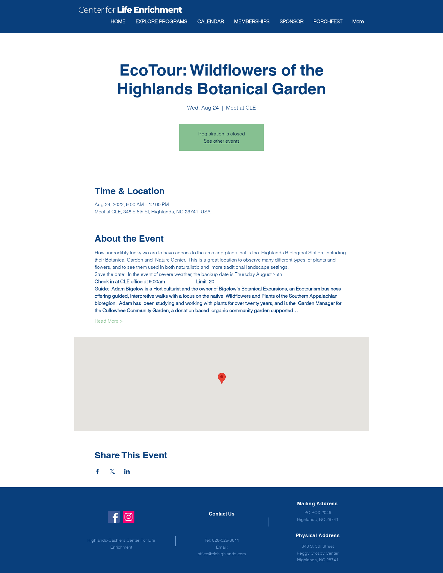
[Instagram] (128, 517)
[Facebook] (114, 517)
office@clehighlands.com (222, 553)
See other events (222, 141)
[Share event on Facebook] (97, 471)
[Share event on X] (112, 471)
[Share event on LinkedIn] (127, 471)
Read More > (109, 321)
